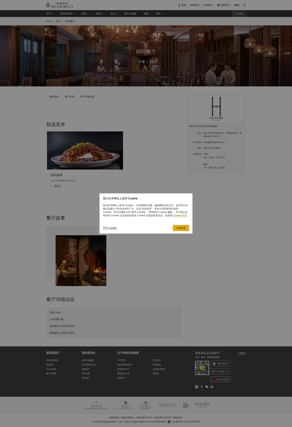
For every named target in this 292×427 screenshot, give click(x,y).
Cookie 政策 (180, 215)
